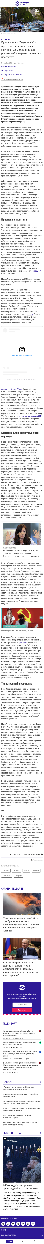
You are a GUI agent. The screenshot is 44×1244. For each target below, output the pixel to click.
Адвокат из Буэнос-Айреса (12, 389)
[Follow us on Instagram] (18, 1224)
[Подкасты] (33, 1224)
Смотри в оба (12, 1133)
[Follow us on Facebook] (3, 1224)
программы (23, 642)
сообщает (37, 271)
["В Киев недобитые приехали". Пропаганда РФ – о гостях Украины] (22, 1160)
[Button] (7, 71)
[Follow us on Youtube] (13, 1224)
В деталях (5, 39)
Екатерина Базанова (8, 66)
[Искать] (35, 1241)
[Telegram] (22, 1241)
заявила (30, 314)
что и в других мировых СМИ (30, 416)
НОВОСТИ (8, 1082)
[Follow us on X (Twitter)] (8, 1224)
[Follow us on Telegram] (23, 1224)
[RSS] (28, 1224)
